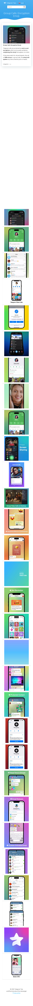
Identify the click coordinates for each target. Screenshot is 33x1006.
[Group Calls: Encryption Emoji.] (16, 217)
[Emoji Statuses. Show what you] (16, 809)
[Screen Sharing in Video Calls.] (16, 396)
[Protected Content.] (16, 705)
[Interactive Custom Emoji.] (16, 522)
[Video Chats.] (16, 574)
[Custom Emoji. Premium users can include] (16, 835)
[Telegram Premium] (16, 940)
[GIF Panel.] (16, 966)
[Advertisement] (16, 137)
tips (10, 64)
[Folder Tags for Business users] (16, 861)
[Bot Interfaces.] (16, 600)
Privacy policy (16, 993)
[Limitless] (16, 652)
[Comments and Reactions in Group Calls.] (16, 344)
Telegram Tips (11, 3)
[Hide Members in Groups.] (16, 678)
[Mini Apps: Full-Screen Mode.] (16, 731)
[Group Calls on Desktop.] (16, 498)
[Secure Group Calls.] (16, 239)
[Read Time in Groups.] (16, 783)
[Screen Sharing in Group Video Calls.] (16, 449)
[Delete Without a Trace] (16, 914)
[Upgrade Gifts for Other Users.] (16, 626)
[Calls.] (16, 475)
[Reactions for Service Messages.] (16, 548)
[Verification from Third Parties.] (16, 888)
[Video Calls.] (16, 292)
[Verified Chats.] (16, 266)
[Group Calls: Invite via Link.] (16, 318)
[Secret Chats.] (16, 370)
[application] (16, 34)
